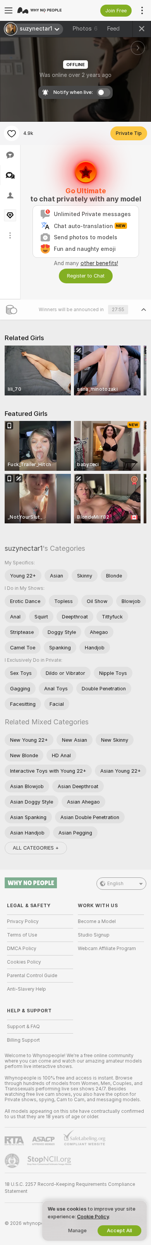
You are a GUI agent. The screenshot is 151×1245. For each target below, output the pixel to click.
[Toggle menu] (8, 10)
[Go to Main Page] (46, 10)
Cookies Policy (24, 962)
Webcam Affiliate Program (107, 948)
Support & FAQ (23, 1026)
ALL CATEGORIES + (36, 848)
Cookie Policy (93, 1216)
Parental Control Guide (32, 975)
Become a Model (97, 921)
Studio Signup (94, 935)
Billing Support (23, 1040)
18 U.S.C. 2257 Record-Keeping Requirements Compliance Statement (70, 1188)
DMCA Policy (21, 948)
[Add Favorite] (11, 133)
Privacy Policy (23, 921)
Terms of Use (22, 935)
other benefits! (99, 263)
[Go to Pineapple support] (13, 1160)
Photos (85, 28)
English (115, 883)
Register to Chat (86, 276)
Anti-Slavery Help (26, 989)
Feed (113, 28)
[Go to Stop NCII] (50, 1160)
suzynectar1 (24, 548)
